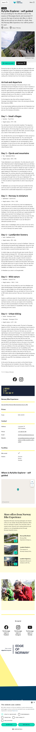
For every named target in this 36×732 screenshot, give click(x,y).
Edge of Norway (9, 372)
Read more (15, 710)
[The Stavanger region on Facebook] (6, 627)
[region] (18, 491)
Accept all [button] (9, 724)
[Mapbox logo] (5, 502)
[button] (18, 729)
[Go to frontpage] (18, 2)
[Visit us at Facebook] (15, 379)
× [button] (34, 702)
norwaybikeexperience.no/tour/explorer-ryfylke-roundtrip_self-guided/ (26, 439)
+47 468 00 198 (22, 431)
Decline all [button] (26, 724)
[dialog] (18, 716)
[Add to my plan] (15, 541)
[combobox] (32, 702)
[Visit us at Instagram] (21, 379)
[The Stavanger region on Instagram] (18, 627)
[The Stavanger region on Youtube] (30, 627)
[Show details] (18, 489)
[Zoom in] (32, 481)
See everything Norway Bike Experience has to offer (14, 404)
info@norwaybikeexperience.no (26, 434)
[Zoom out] (32, 485)
